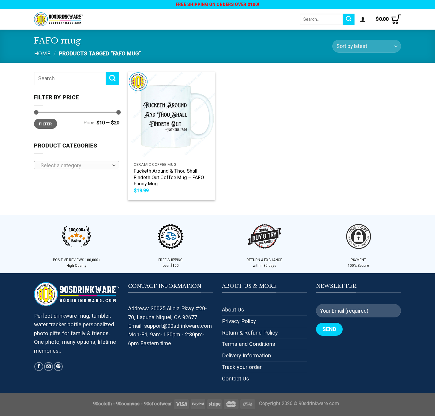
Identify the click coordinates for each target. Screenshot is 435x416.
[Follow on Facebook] (38, 366)
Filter (45, 123)
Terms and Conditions (248, 344)
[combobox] (76, 165)
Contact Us (235, 378)
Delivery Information (246, 355)
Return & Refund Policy (250, 333)
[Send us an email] (48, 366)
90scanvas (128, 404)
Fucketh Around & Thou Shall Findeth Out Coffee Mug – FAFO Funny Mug (169, 177)
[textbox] (74, 165)
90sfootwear (158, 404)
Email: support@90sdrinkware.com (170, 326)
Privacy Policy (239, 321)
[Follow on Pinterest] (58, 366)
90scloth (102, 404)
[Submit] (349, 19)
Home (42, 53)
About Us (233, 309)
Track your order (242, 367)
